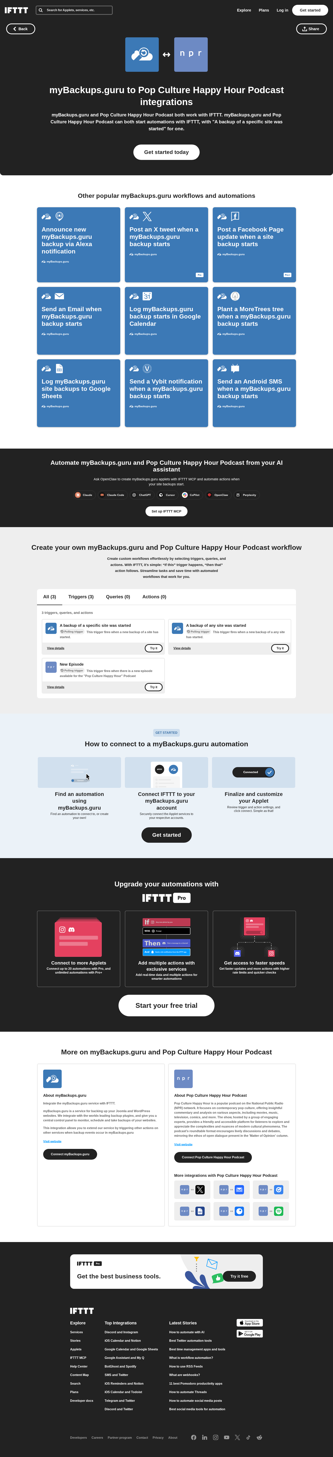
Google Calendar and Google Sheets (131, 1349)
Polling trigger (73, 631)
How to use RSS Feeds (186, 1366)
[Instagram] (215, 1438)
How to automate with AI (186, 1332)
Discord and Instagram (121, 1332)
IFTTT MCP (78, 1357)
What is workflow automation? (191, 1357)
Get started (310, 10)
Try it (153, 648)
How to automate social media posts (195, 1400)
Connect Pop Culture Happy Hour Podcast (213, 1157)
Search (75, 1383)
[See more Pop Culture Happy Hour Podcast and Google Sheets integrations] (192, 1211)
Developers (78, 1437)
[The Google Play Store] (250, 1334)
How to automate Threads (188, 1392)
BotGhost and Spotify (120, 1366)
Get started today (166, 152)
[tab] (49, 597)
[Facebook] (193, 1438)
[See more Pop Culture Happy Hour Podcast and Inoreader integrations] (232, 1211)
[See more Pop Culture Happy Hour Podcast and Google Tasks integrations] (271, 1189)
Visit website (52, 1141)
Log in (282, 10)
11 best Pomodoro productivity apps (195, 1383)
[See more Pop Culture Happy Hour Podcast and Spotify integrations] (271, 1211)
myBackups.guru (86, 90)
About (172, 1437)
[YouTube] (226, 1438)
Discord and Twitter (119, 1409)
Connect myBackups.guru (70, 1154)
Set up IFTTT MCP (166, 511)
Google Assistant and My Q (124, 1357)
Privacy (158, 1437)
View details (55, 648)
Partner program (120, 1437)
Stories (75, 1340)
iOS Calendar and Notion (123, 1340)
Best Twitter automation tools (190, 1340)
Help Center (78, 1366)
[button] (166, 835)
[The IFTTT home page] (16, 10)
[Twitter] (237, 1438)
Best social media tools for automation (197, 1409)
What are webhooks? (184, 1375)
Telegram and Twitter (120, 1400)
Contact (142, 1437)
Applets (76, 1349)
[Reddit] (259, 1438)
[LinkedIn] (204, 1438)
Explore (244, 10)
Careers (97, 1437)
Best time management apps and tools (197, 1349)
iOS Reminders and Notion (124, 1383)
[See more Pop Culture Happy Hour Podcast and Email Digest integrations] (232, 1189)
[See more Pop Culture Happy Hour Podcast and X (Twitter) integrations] (192, 1189)
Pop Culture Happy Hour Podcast (211, 90)
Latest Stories (183, 1323)
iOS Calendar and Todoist (123, 1392)
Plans (264, 10)
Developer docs (81, 1400)
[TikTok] (248, 1438)
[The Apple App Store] (250, 1323)
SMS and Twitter (116, 1375)
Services (76, 1332)
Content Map (79, 1375)
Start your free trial (166, 1005)
